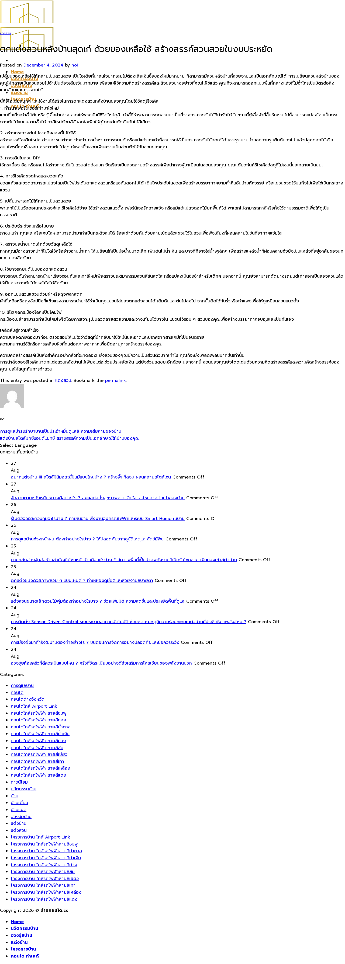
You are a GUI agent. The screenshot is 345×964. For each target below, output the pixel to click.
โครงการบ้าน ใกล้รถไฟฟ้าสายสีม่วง (44, 865)
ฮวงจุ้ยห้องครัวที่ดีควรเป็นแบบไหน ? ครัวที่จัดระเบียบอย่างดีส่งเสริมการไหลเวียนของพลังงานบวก (101, 663)
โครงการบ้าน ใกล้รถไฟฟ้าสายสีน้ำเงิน (46, 858)
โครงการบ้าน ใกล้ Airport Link (40, 837)
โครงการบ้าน (23, 949)
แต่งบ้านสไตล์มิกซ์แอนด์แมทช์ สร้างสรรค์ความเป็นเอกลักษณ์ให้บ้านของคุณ (70, 438)
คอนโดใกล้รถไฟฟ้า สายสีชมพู (38, 713)
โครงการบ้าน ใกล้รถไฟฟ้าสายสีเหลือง (46, 892)
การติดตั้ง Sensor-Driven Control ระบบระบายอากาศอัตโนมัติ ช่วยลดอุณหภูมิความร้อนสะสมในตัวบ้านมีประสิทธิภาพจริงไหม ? (128, 622)
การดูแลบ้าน (22, 685)
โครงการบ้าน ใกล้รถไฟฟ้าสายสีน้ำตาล (46, 851)
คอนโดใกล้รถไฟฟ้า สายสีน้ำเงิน (40, 734)
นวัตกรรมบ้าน (23, 789)
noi (74, 65)
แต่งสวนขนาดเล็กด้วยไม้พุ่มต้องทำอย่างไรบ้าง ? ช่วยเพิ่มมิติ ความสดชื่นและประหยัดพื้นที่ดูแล (98, 601)
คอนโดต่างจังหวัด (27, 699)
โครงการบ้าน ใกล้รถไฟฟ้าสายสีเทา (43, 885)
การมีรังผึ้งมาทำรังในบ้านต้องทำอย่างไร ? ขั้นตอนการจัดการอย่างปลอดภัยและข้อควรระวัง (95, 642)
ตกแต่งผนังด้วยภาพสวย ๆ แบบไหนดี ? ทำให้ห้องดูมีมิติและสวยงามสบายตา (82, 580)
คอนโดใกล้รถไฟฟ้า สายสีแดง (38, 775)
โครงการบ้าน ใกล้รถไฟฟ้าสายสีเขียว (45, 878)
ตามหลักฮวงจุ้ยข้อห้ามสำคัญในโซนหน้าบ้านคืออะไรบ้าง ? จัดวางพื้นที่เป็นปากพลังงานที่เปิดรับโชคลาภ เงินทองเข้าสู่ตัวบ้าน (124, 560)
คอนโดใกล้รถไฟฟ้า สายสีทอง (38, 720)
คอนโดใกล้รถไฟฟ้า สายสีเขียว (39, 754)
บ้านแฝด (18, 809)
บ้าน (14, 796)
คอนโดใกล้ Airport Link (34, 706)
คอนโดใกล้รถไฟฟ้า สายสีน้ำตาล (41, 727)
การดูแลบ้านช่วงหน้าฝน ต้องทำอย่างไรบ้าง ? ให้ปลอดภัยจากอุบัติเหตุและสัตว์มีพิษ (87, 539)
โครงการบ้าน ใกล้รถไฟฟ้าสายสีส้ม (43, 871)
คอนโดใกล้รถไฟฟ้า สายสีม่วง (38, 741)
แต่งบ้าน (18, 823)
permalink (115, 380)
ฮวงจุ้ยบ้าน (21, 816)
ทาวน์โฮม (19, 782)
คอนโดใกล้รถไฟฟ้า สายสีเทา (37, 761)
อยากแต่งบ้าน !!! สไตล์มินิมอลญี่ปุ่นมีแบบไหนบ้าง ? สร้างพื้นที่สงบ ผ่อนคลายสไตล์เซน (91, 477)
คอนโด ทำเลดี (25, 956)
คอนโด (17, 692)
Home (17, 72)
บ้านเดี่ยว (19, 802)
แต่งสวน (5, 33)
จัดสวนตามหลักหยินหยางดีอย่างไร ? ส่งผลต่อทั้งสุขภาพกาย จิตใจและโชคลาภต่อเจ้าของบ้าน (98, 498)
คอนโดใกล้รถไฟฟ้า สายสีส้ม (37, 748)
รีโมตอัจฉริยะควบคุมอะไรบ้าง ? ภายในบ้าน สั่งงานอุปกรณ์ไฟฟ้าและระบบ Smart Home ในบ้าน (98, 518)
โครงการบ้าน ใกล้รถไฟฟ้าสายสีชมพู (44, 844)
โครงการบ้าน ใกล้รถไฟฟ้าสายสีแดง (44, 899)
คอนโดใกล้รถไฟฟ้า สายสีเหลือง (40, 768)
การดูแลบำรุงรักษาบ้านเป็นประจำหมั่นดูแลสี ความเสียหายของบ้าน (60, 431)
